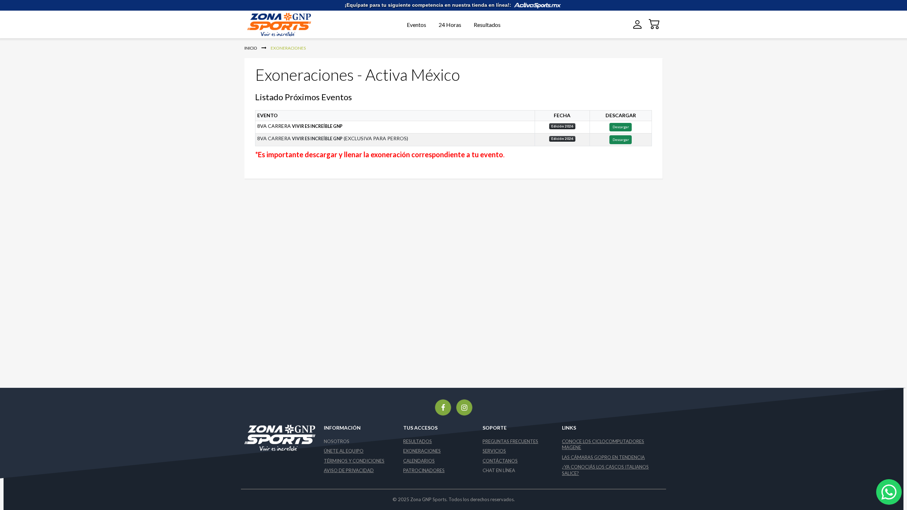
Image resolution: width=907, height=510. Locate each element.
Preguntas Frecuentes (510, 441)
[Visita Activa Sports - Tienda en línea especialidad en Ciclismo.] (537, 5)
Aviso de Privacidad (349, 470)
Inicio (251, 48)
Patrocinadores (424, 470)
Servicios (494, 451)
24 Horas (450, 24)
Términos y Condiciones (354, 461)
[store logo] (289, 24)
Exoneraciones (422, 451)
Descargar (621, 127)
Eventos (416, 24)
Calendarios (419, 461)
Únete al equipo (344, 451)
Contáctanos (500, 461)
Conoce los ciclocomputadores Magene (603, 444)
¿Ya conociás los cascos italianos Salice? (605, 470)
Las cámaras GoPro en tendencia (603, 457)
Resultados (487, 24)
